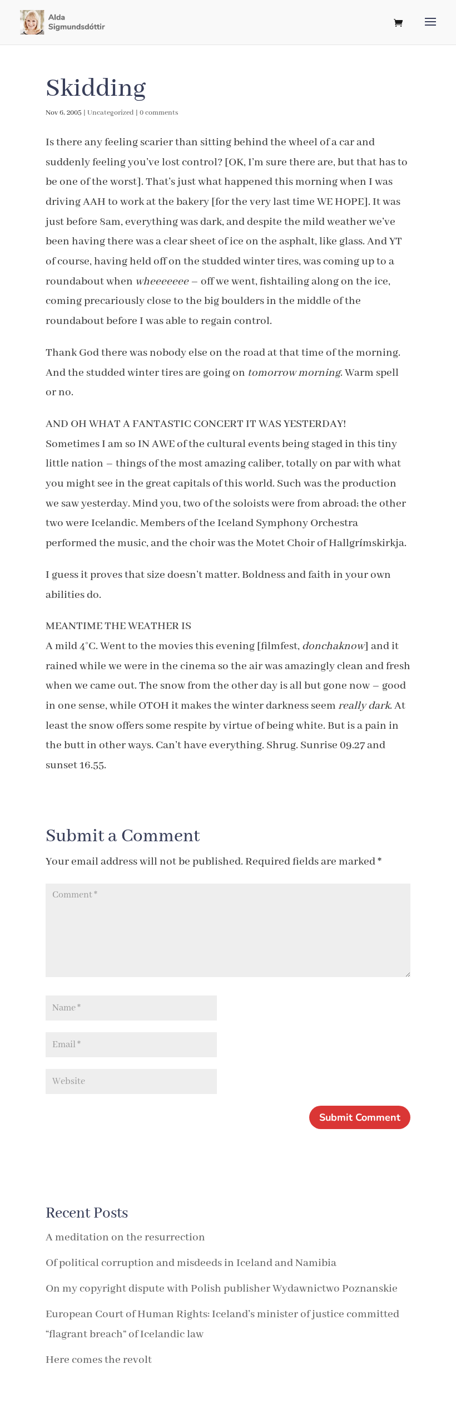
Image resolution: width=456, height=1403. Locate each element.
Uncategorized (110, 112)
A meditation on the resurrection (125, 1237)
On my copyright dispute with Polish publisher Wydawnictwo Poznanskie (222, 1289)
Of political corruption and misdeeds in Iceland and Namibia (191, 1263)
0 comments (159, 112)
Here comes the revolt (99, 1360)
